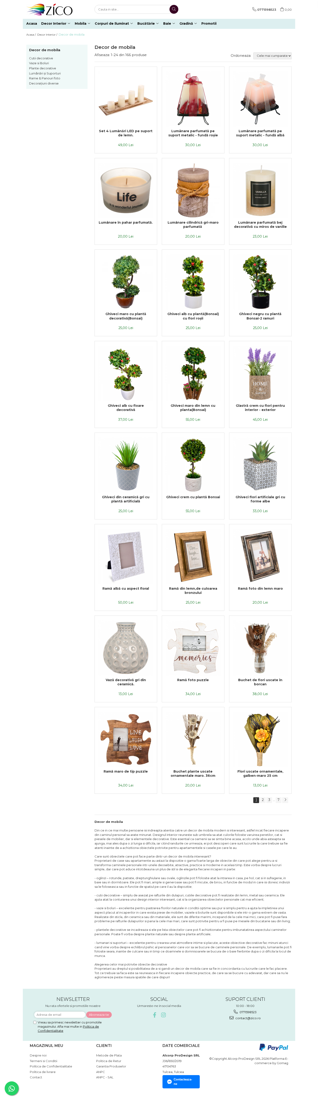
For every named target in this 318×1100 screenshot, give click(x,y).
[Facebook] (155, 1015)
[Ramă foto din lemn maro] (260, 556)
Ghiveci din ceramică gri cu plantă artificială (125, 499)
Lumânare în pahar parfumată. (126, 222)
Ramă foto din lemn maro (260, 588)
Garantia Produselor (111, 1066)
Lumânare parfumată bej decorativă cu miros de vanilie (260, 224)
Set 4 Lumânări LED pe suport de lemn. (125, 133)
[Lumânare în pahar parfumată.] (125, 190)
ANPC (100, 1072)
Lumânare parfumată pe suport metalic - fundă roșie (193, 133)
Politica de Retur (108, 1061)
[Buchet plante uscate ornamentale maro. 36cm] (193, 739)
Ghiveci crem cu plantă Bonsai (193, 497)
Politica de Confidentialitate (51, 1066)
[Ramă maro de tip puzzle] (125, 739)
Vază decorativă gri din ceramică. (126, 682)
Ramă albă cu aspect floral (125, 588)
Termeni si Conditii (43, 1061)
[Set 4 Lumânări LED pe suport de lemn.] (125, 99)
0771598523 (248, 1012)
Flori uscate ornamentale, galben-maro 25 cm (260, 773)
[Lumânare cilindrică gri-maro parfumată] (193, 190)
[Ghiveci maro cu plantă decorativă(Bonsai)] (125, 281)
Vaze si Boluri (39, 63)
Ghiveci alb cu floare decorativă (126, 408)
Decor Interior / (47, 34)
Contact (36, 1077)
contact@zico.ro (248, 1018)
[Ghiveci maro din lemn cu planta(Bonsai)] (193, 373)
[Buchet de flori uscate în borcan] (260, 648)
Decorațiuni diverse (44, 83)
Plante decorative (42, 68)
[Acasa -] (49, 9)
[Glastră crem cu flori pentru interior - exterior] (260, 373)
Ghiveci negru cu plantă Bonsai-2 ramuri (260, 316)
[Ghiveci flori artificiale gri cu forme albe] (260, 465)
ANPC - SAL (104, 1077)
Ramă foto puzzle (193, 680)
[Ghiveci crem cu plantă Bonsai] (193, 465)
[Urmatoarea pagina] (285, 800)
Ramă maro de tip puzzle (126, 771)
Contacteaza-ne (183, 1082)
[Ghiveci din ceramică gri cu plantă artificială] (125, 465)
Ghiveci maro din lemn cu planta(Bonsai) (193, 408)
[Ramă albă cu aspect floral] (125, 556)
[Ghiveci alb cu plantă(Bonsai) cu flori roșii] (193, 281)
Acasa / (31, 34)
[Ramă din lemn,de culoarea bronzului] (193, 556)
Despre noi (38, 1055)
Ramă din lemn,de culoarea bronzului (193, 590)
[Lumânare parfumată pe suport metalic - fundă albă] (260, 99)
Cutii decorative (41, 58)
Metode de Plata (109, 1055)
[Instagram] (163, 1015)
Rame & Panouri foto (44, 78)
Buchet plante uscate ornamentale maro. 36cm (193, 773)
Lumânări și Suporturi (45, 73)
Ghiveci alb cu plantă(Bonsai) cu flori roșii (193, 316)
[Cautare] (173, 9)
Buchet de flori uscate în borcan (260, 682)
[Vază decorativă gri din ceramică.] (125, 648)
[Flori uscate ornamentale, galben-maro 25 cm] (260, 739)
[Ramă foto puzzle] (193, 648)
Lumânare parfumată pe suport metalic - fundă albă (260, 133)
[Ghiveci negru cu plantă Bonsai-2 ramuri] (260, 281)
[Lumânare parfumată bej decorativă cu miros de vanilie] (260, 190)
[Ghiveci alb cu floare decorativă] (125, 373)
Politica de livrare (43, 1072)
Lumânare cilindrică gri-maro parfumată (193, 224)
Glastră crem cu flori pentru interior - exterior (260, 408)
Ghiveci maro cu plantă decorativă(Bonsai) (125, 316)
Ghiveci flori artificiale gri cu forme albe (260, 499)
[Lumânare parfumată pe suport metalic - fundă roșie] (193, 99)
